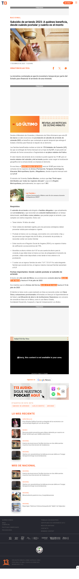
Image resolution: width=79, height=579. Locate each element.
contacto (44, 528)
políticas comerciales (10, 527)
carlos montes (38, 406)
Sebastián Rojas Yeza (20, 68)
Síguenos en (31, 380)
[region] (39, 574)
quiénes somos (7, 520)
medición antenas (47, 525)
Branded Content (47, 531)
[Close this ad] (77, 567)
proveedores (7, 530)
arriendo (50, 406)
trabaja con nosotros (49, 520)
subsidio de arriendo (21, 406)
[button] (53, 68)
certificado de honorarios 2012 (53, 523)
